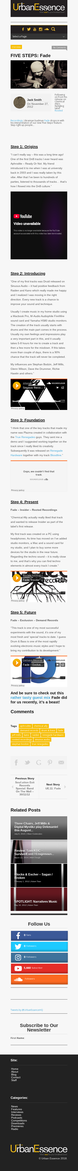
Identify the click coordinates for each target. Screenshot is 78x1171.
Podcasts (16, 1117)
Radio (14, 1128)
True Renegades (25, 437)
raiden (35, 735)
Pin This (50, 762)
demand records (29, 730)
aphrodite (25, 726)
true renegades (40, 744)
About (14, 1071)
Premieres (17, 1126)
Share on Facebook (16, 762)
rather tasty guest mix (30, 697)
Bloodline (55, 455)
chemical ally (41, 726)
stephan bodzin (20, 744)
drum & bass (48, 730)
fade (60, 730)
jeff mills (16, 735)
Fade (47, 120)
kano (26, 735)
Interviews (16, 47)
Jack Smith (34, 99)
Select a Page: (19, 36)
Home (14, 1068)
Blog (13, 1074)
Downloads (17, 1123)
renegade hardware (53, 735)
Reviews (16, 1114)
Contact (15, 1077)
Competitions (19, 1120)
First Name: (18, 1038)
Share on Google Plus (38, 762)
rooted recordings (22, 739)
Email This (61, 762)
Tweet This (27, 762)
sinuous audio (42, 739)
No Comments (59, 47)
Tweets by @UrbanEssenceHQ (27, 1010)
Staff (14, 1080)
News (14, 1106)
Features (16, 1109)
